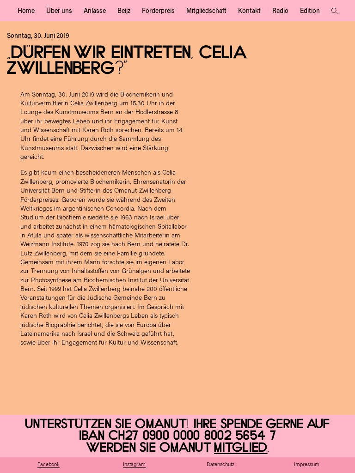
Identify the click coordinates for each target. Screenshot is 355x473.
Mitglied (240, 448)
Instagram (134, 464)
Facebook (48, 464)
